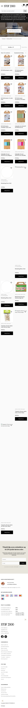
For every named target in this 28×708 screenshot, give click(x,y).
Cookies (2, 673)
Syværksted (3, 690)
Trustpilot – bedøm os (5, 657)
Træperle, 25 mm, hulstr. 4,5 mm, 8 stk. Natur (7, 525)
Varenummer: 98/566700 (6, 522)
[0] (26, 6)
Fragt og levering (4, 650)
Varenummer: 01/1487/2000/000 (4, 295)
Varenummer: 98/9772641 (6, 123)
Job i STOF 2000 (4, 672)
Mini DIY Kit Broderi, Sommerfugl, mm (20, 297)
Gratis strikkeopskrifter (6, 687)
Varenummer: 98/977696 (20, 67)
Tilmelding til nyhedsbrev (6, 655)
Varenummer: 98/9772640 (20, 95)
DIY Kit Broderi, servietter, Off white (20, 98)
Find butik (3, 670)
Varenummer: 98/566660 (6, 323)
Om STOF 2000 (4, 666)
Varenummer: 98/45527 (5, 151)
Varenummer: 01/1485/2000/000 (4, 180)
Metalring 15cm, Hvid (6, 183)
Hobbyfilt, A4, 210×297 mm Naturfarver (20, 126)
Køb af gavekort (4, 658)
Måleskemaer (3, 689)
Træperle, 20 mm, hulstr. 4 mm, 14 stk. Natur (21, 412)
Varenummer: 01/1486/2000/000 (18, 266)
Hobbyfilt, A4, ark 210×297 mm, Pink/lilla (20, 154)
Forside (3, 38)
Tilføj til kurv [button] (7, 77)
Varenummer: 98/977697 (6, 67)
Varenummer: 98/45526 (19, 151)
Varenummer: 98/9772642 (6, 95)
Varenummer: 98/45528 (19, 123)
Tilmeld (22, 563)
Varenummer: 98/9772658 (20, 294)
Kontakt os (3, 668)
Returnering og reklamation (6, 651)
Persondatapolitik (4, 675)
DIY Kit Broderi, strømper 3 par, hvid (6, 126)
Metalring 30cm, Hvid (6, 297)
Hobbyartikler (9, 38)
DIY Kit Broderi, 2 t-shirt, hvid (7, 98)
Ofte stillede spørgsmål (6, 653)
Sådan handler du (4, 644)
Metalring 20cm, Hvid (20, 268)
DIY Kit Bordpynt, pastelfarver (19, 71)
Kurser (2, 679)
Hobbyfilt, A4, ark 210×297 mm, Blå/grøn (6, 154)
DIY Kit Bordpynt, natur (6, 70)
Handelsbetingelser (5, 646)
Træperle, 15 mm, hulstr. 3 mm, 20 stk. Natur (7, 326)
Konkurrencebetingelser (6, 677)
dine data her (21, 566)
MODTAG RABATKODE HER (11, 703)
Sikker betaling (4, 648)
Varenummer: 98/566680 (20, 409)
